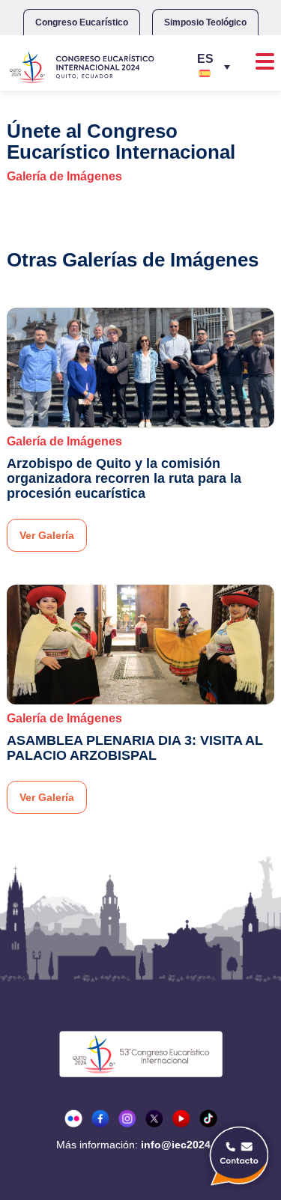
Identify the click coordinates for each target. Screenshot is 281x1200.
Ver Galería (46, 535)
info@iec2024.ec (183, 1145)
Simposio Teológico (205, 22)
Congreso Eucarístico (81, 22)
